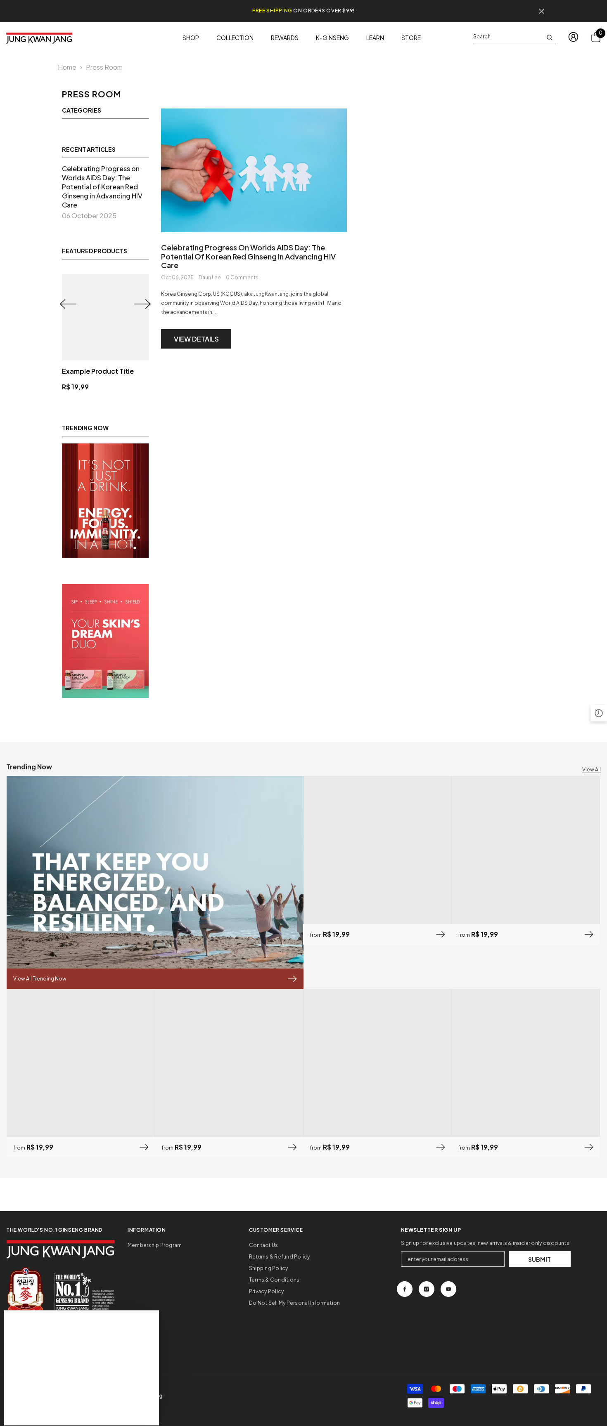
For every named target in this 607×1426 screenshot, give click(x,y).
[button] (68, 304)
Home (67, 67)
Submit (539, 1259)
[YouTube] (448, 1289)
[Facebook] (405, 1289)
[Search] (514, 37)
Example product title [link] (98, 371)
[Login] (573, 37)
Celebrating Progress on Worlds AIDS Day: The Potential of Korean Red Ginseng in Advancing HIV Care (248, 256)
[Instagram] (426, 1289)
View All (591, 769)
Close (541, 11)
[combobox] (508, 37)
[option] (105, 333)
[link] (105, 500)
